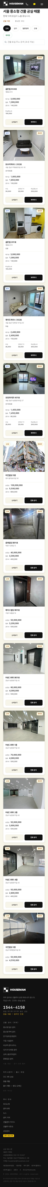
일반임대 (25, 28)
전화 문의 (33, 500)
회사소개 (6, 1104)
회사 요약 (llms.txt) (29, 1170)
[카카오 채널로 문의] (34, 4)
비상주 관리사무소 (9, 1045)
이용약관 (18, 1166)
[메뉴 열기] (42, 4)
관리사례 (6, 1108)
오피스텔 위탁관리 (9, 1054)
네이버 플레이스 (36, 1166)
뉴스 (4, 1113)
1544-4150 (14, 1007)
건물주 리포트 (8, 1126)
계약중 (7, 35)
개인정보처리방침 (8, 1166)
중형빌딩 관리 (8, 1059)
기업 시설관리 (8, 1041)
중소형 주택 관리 (9, 1032)
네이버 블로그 (7, 1170)
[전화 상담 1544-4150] (27, 4)
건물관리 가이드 (9, 1122)
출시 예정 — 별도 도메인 (12, 1086)
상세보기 (14, 122)
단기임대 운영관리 (9, 1036)
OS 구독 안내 (8, 1077)
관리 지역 (6, 1117)
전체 (6, 28)
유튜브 (16, 1170)
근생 (35, 28)
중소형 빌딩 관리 (9, 1027)
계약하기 (34, 122)
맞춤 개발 (6, 1081)
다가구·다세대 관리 (10, 1050)
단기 (15, 28)
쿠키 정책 (26, 1166)
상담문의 (6, 1131)
